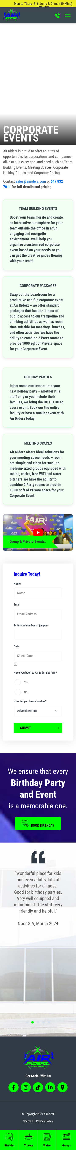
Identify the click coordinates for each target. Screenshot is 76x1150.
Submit (25, 728)
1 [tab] (27, 1022)
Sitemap (28, 1121)
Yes (26, 682)
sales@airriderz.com (31, 181)
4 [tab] (43, 1022)
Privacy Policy (44, 1121)
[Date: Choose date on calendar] (15, 664)
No (25, 692)
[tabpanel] (38, 898)
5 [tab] (49, 1022)
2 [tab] (32, 1022)
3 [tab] (38, 1022)
